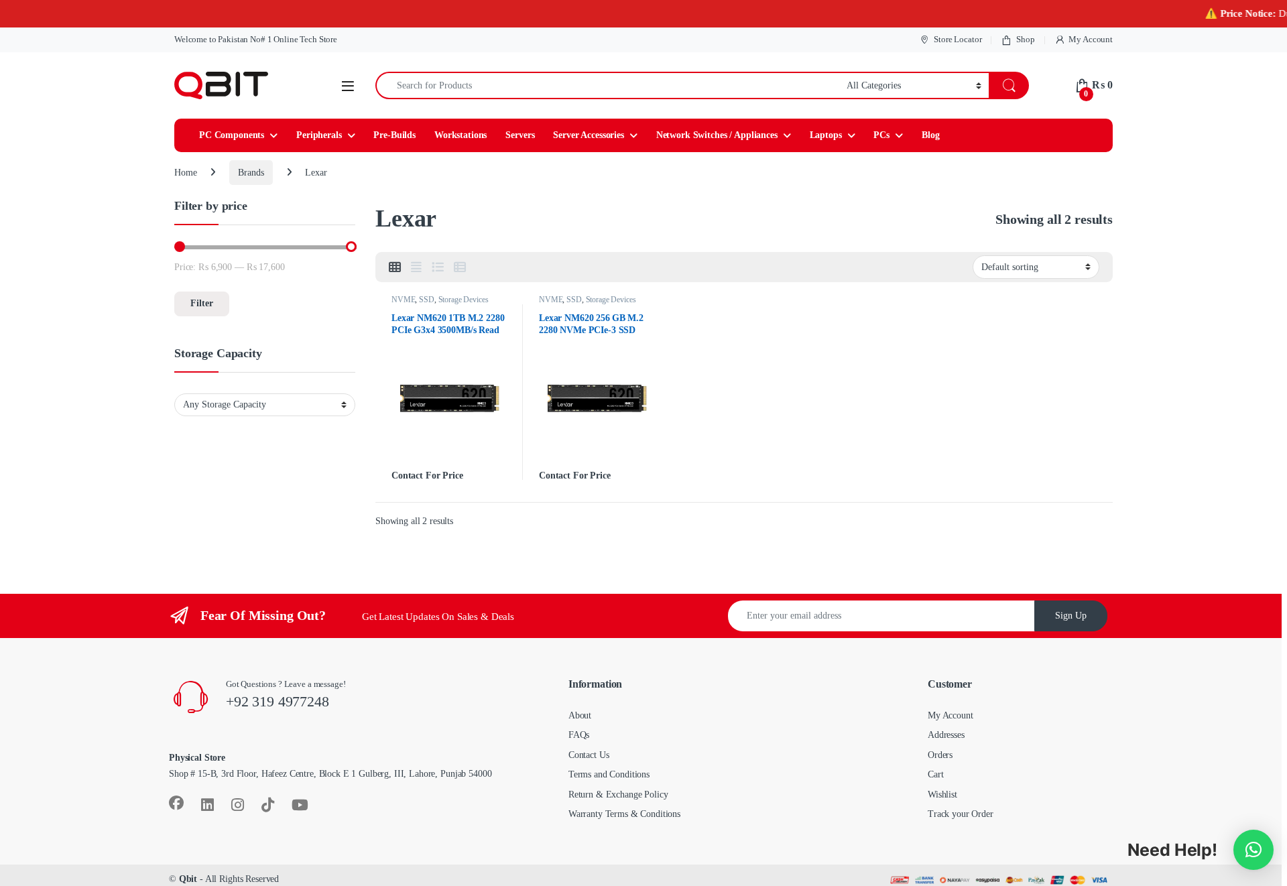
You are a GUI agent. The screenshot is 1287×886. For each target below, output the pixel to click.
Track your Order (960, 814)
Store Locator (957, 39)
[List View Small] (460, 267)
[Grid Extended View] (416, 267)
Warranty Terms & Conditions (624, 814)
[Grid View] (395, 267)
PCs (881, 135)
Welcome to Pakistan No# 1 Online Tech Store (255, 39)
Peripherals (318, 135)
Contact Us (588, 755)
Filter (201, 303)
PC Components (231, 135)
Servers (519, 135)
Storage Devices (463, 299)
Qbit (188, 879)
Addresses (946, 735)
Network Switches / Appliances (717, 135)
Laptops (826, 135)
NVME (403, 299)
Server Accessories (588, 135)
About (579, 715)
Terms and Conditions (609, 774)
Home (185, 173)
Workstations (460, 135)
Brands (250, 173)
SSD (426, 299)
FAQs (578, 735)
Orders (940, 755)
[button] (1253, 850)
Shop (1025, 39)
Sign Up (1071, 616)
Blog (930, 135)
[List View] (438, 267)
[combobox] (607, 85)
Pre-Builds (394, 135)
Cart (935, 774)
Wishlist (942, 794)
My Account (1090, 39)
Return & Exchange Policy (618, 794)
